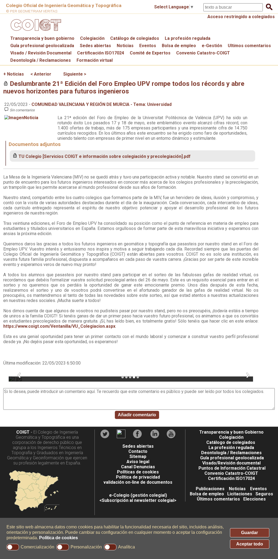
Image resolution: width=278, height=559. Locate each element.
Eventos (147, 45)
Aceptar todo (249, 544)
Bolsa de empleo (179, 45)
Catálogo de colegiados (134, 38)
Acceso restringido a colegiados (241, 16)
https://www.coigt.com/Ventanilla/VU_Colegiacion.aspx (59, 326)
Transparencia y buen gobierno (42, 38)
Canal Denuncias (138, 466)
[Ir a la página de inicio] (35, 32)
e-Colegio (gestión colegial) (138, 495)
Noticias (125, 45)
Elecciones (254, 499)
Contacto (137, 451)
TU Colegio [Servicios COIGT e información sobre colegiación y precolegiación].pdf (104, 156)
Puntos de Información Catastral (232, 468)
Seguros (264, 493)
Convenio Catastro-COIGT (203, 53)
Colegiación (92, 38)
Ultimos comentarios (249, 45)
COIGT (23, 432)
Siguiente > (74, 74)
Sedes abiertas (95, 45)
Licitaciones (239, 493)
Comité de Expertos (150, 53)
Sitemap (137, 456)
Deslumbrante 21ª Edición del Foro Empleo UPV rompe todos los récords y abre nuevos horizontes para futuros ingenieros (123, 87)
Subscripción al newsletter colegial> (139, 500)
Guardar (249, 532)
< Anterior (40, 74)
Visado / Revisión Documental (40, 53)
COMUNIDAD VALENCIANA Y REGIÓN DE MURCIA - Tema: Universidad (101, 104)
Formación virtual (95, 60)
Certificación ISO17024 (100, 53)
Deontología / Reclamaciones (40, 60)
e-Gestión (212, 45)
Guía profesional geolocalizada (42, 45)
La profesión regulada (187, 38)
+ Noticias (13, 74)
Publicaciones (210, 488)
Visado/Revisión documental (231, 463)
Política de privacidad (138, 477)
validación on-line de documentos (137, 482)
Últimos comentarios (218, 499)
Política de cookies (58, 537)
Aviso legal (138, 461)
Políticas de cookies (138, 471)
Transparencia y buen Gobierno (231, 432)
